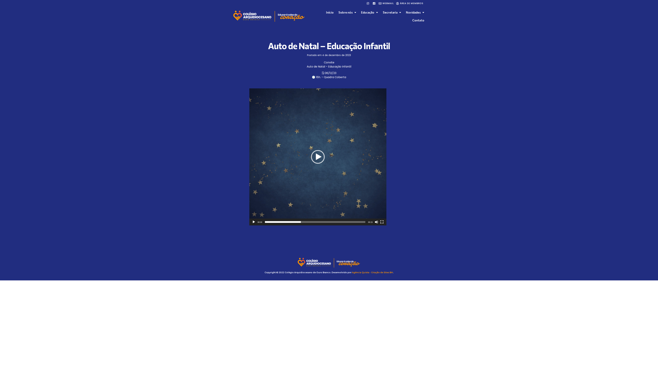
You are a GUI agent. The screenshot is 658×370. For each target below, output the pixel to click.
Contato (418, 20)
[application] (317, 156)
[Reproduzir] (253, 222)
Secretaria (390, 12)
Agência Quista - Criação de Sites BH (372, 272)
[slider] (315, 222)
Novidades (413, 12)
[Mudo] (376, 222)
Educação (367, 12)
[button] (318, 157)
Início (330, 12)
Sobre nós (345, 12)
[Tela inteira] (382, 222)
